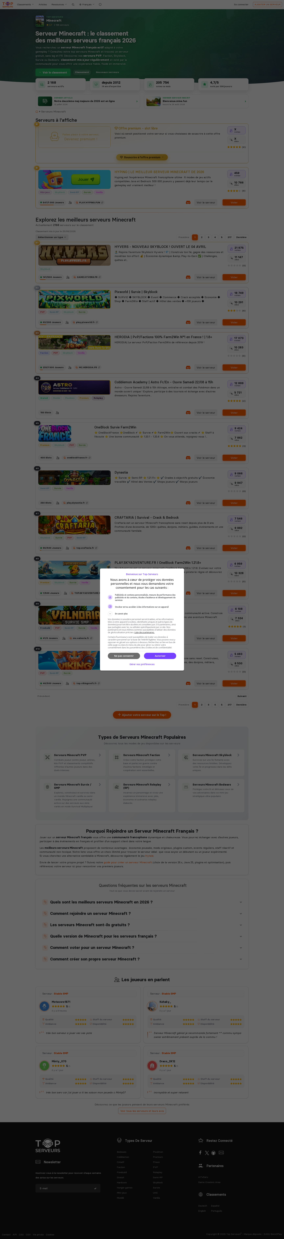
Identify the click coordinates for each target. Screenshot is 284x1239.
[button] (142, 613)
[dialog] (142, 619)
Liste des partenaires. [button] (144, 632)
